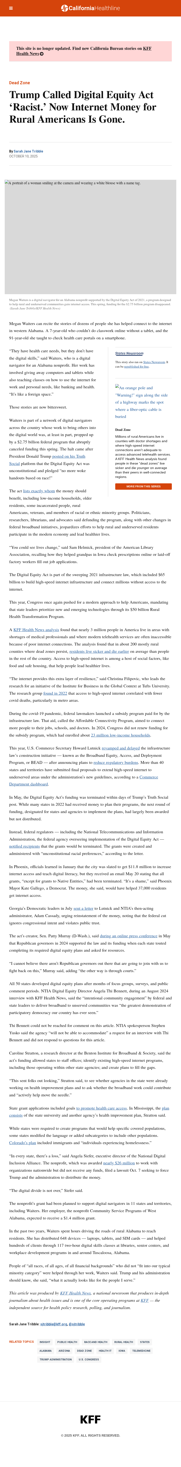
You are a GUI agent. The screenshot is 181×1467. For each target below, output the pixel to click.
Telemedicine (141, 1350)
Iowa (122, 1350)
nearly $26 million (119, 1163)
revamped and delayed (121, 748)
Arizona (64, 1350)
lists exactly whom (39, 490)
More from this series (143, 486)
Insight (45, 1342)
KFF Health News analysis (36, 629)
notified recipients (24, 846)
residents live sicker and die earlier (99, 651)
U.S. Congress (89, 1359)
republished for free (136, 366)
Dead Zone (123, 429)
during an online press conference (128, 935)
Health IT (105, 1350)
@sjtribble (77, 1324)
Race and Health (95, 1342)
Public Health (67, 1342)
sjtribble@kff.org (53, 1324)
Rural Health (123, 1342)
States (145, 1342)
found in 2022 (55, 693)
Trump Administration (56, 1359)
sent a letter (83, 908)
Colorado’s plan (22, 1142)
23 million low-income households (120, 735)
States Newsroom (154, 362)
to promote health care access (101, 1108)
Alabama (46, 1350)
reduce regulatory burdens (116, 762)
